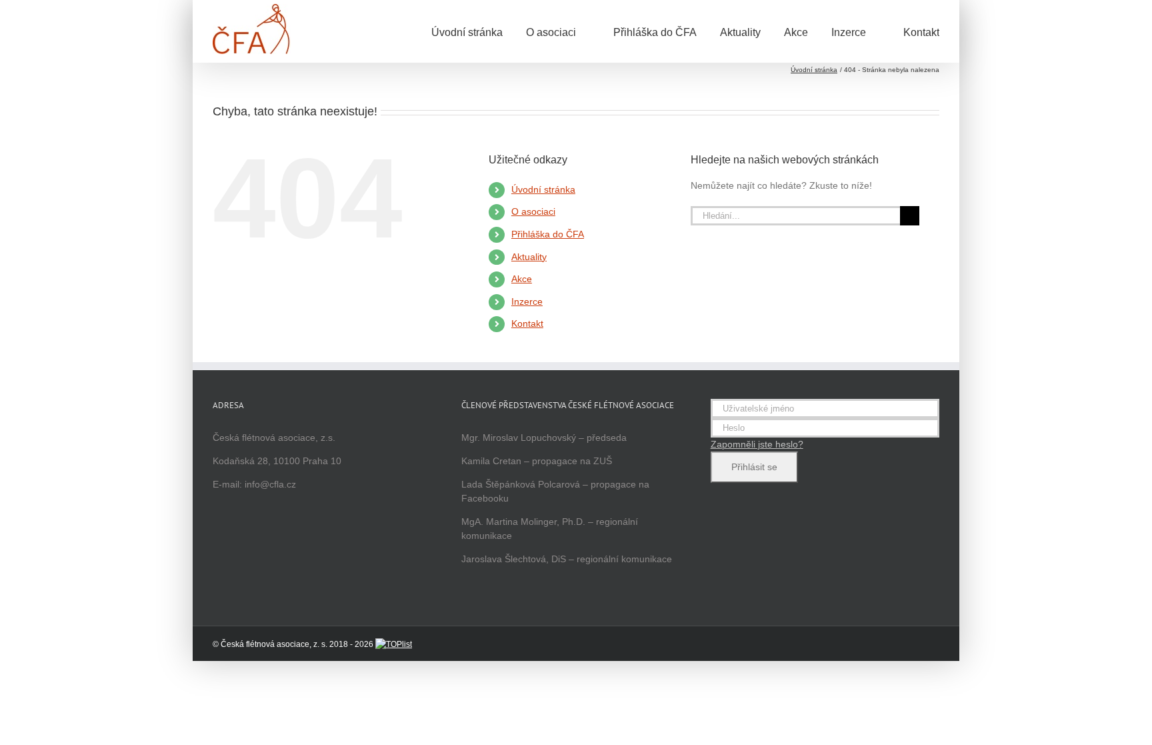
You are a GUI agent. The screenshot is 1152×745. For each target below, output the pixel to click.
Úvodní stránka (543, 189)
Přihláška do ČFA (547, 234)
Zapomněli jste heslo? (757, 444)
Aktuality (529, 256)
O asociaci (533, 211)
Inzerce (527, 301)
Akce (521, 278)
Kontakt (527, 323)
